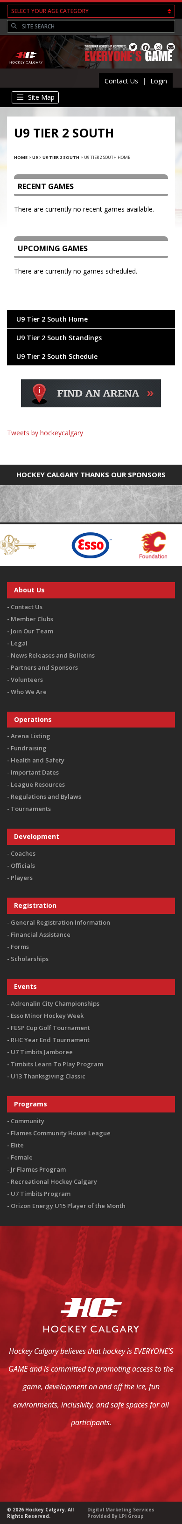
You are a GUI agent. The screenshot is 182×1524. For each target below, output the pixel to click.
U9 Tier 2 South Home (52, 319)
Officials (23, 865)
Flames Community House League (61, 1133)
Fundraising (29, 748)
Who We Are (29, 691)
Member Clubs (32, 619)
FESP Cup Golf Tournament (50, 1027)
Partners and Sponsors (44, 667)
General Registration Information (60, 922)
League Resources (38, 784)
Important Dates (35, 772)
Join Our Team (32, 631)
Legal (19, 643)
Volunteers (27, 679)
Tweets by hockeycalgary (45, 432)
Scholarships (30, 958)
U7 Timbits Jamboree (42, 1052)
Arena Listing (30, 736)
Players (22, 877)
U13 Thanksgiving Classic (48, 1076)
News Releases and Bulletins (53, 655)
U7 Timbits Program (40, 1193)
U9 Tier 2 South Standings (59, 337)
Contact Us (121, 80)
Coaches (23, 853)
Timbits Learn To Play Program (57, 1064)
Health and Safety (37, 760)
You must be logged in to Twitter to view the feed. (91, 446)
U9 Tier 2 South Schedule (57, 356)
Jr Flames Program (38, 1169)
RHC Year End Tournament (50, 1040)
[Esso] (69, 544)
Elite (17, 1145)
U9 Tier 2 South (60, 157)
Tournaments (31, 808)
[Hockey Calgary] (26, 69)
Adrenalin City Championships (55, 1003)
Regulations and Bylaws (46, 796)
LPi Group (131, 1516)
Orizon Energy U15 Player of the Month (68, 1205)
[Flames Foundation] (132, 544)
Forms (20, 946)
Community (27, 1121)
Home (21, 157)
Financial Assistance (40, 934)
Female (22, 1157)
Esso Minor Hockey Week (47, 1015)
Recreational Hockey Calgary (54, 1181)
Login (158, 80)
